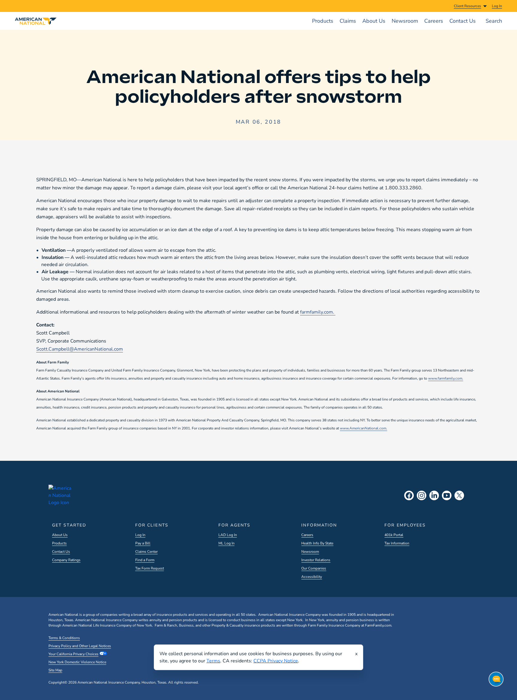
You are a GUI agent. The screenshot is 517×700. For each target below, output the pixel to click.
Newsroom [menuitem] (405, 20)
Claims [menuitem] (348, 20)
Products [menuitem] (322, 20)
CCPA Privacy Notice (275, 661)
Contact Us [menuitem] (462, 20)
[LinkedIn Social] (434, 495)
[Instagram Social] (421, 495)
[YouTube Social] (446, 495)
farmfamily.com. (317, 312)
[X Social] (459, 495)
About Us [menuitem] (373, 20)
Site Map (55, 670)
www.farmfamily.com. (445, 378)
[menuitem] (497, 6)
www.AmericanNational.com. (363, 428)
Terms (213, 661)
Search (494, 20)
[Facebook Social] (409, 495)
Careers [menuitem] (433, 20)
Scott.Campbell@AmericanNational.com (79, 349)
